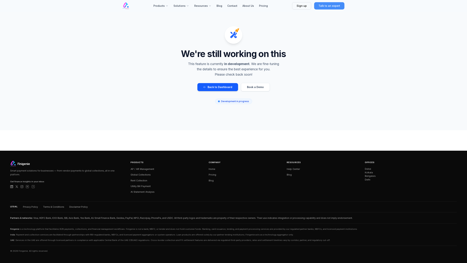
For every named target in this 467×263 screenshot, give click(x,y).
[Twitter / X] (16, 186)
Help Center (293, 169)
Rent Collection (139, 180)
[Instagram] (21, 186)
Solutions (179, 5)
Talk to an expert (329, 5)
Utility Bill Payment (141, 186)
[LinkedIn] (11, 186)
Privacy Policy (30, 206)
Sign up (302, 5)
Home (212, 169)
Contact (232, 5)
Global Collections (141, 174)
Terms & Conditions (53, 206)
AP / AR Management (142, 169)
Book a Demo (255, 87)
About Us (248, 5)
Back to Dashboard (220, 87)
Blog (219, 5)
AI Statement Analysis (143, 191)
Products (159, 5)
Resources (201, 5)
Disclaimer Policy (78, 206)
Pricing (263, 5)
